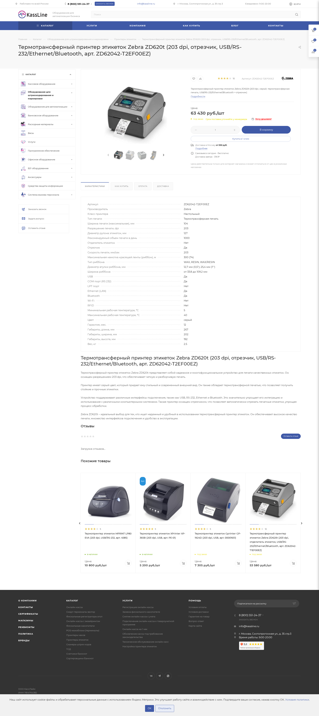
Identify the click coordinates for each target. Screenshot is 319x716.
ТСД (68, 649)
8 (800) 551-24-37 (78, 3)
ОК (149, 708)
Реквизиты (26, 627)
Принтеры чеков (75, 635)
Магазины (25, 620)
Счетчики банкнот (76, 653)
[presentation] (108, 155)
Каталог (72, 600)
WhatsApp (168, 675)
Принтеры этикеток (77, 639)
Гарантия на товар (199, 616)
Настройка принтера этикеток (139, 646)
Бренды (24, 640)
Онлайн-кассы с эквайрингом (83, 621)
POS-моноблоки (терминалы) (82, 630)
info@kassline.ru (146, 3)
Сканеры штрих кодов (78, 644)
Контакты (25, 607)
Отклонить (164, 708)
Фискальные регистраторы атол (84, 616)
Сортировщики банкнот (80, 658)
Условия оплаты (198, 607)
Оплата (142, 186)
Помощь (195, 600)
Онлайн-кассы (74, 607)
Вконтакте (151, 675)
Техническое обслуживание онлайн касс (145, 641)
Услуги (127, 600)
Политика (25, 633)
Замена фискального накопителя (141, 612)
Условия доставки (199, 612)
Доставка (163, 186)
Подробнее (201, 148)
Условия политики (297, 699)
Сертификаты (28, 614)
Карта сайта (195, 625)
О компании (27, 600)
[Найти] (297, 14)
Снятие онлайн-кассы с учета (138, 616)
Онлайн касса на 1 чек (134, 629)
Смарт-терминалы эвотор (80, 612)
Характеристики (95, 186)
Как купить (121, 186)
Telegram (159, 675)
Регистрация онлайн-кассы (138, 607)
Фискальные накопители (80, 625)
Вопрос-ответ (196, 621)
